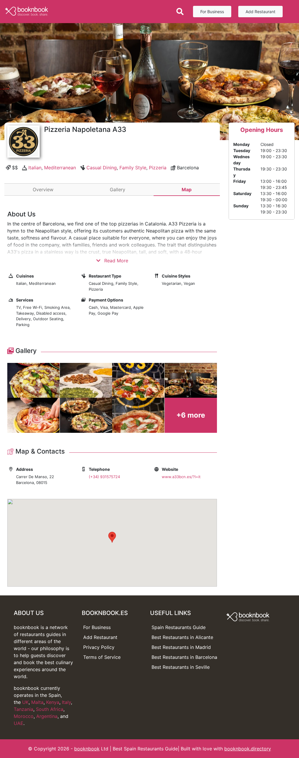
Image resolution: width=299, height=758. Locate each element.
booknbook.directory (247, 749)
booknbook (87, 749)
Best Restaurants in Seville (181, 667)
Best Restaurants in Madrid (181, 647)
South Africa (49, 709)
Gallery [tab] (117, 189)
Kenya (52, 702)
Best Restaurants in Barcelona (184, 657)
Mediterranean (60, 167)
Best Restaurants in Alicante (182, 637)
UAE (18, 723)
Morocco (24, 716)
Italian (34, 167)
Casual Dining (101, 167)
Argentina (47, 716)
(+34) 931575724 (104, 476)
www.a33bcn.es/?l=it (181, 476)
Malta (37, 702)
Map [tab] (187, 189)
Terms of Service (102, 657)
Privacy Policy (98, 647)
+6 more (190, 415)
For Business (212, 11)
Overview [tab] (43, 189)
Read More (115, 260)
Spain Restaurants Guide (179, 627)
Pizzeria (157, 167)
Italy (66, 702)
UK (25, 702)
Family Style (132, 167)
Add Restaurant (260, 11)
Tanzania (23, 709)
